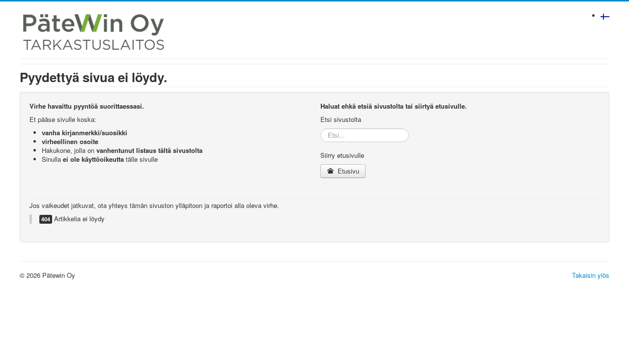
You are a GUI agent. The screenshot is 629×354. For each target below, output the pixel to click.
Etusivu (347, 171)
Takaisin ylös (590, 275)
